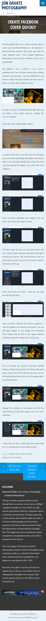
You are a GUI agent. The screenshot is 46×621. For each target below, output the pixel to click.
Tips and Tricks (26, 454)
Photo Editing (15, 454)
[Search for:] (16, 13)
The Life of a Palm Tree (14, 468)
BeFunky (5, 117)
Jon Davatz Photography (14, 5)
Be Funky (33, 69)
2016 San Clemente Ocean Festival (31, 471)
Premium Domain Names (14, 495)
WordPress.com (31, 617)
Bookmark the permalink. (11, 457)
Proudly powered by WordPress (23, 614)
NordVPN (36, 492)
